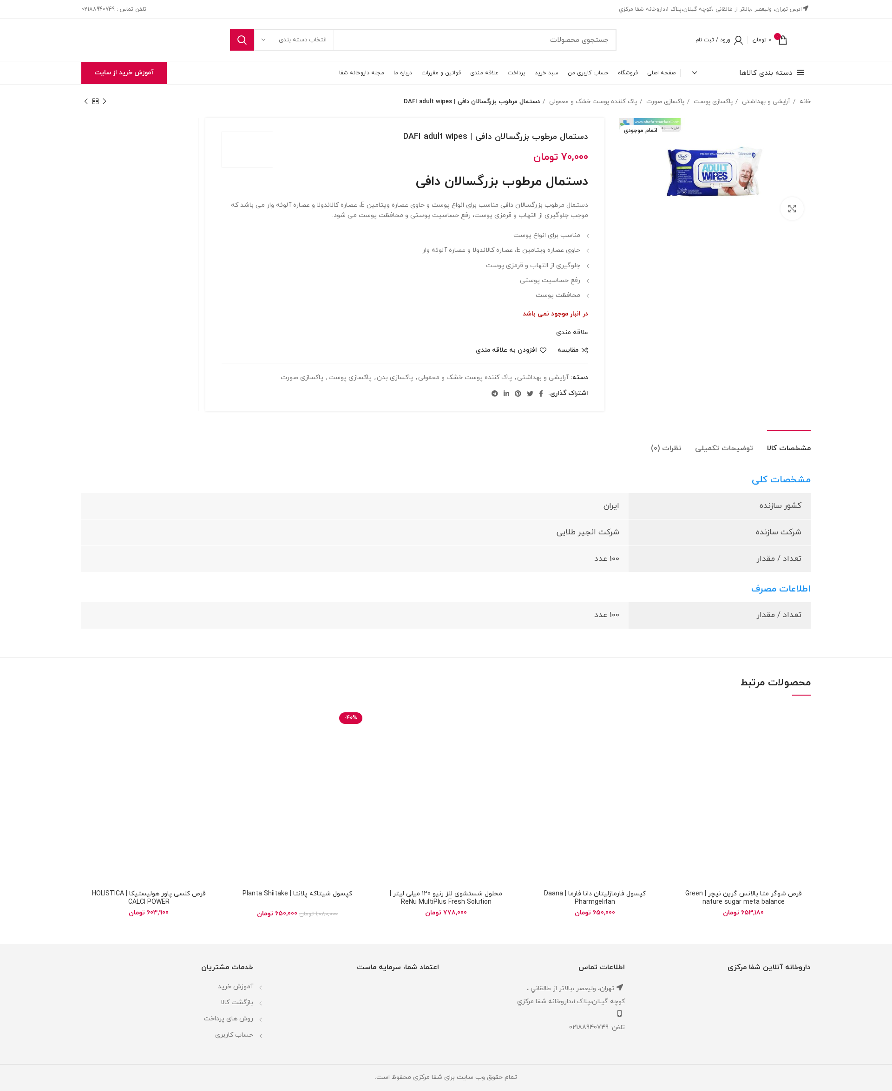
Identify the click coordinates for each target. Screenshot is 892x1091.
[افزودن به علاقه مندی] (683, 720)
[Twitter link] (530, 394)
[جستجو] (242, 40)
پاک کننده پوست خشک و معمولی (592, 101)
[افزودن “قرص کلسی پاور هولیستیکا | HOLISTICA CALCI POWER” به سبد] (88, 741)
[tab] (789, 444)
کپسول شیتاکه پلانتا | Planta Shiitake (297, 893)
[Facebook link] (541, 394)
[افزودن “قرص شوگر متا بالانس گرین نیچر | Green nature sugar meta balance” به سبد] (683, 741)
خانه (804, 101)
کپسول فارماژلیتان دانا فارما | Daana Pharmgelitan (595, 898)
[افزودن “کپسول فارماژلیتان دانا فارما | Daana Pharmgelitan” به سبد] (534, 741)
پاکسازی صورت (664, 101)
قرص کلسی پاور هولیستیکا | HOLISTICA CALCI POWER (149, 898)
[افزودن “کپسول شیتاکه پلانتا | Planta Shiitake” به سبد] (237, 741)
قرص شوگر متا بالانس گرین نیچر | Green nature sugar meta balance (743, 898)
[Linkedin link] (506, 394)
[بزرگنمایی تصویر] (792, 208)
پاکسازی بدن (395, 377)
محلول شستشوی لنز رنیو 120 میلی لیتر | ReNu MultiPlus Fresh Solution (446, 898)
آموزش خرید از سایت (124, 72)
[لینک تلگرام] (495, 394)
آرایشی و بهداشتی (765, 101)
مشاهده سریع (683, 762)
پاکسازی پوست (712, 101)
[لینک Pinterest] (518, 394)
